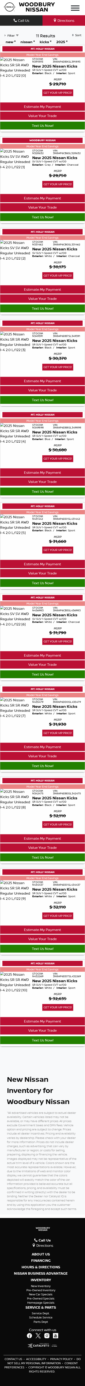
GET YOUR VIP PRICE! (58, 93)
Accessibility (36, 1359)
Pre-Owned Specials (40, 1298)
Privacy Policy (61, 1359)
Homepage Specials (40, 1302)
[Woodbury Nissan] (29, 6)
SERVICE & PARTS (41, 1308)
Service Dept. (41, 1313)
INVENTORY (41, 1280)
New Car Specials (41, 1294)
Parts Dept (41, 1322)
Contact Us (14, 1359)
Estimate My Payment (42, 106)
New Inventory (41, 1286)
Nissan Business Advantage (41, 1274)
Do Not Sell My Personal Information (44, 1361)
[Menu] (75, 8)
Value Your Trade (42, 115)
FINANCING (41, 1261)
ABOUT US (41, 1254)
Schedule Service (41, 1317)
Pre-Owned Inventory (40, 1290)
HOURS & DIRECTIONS (41, 1267)
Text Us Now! (42, 125)
